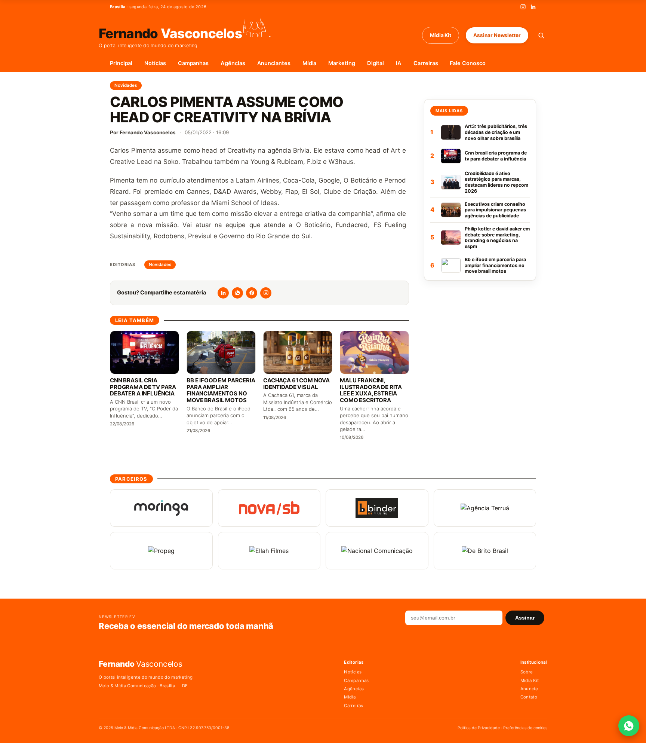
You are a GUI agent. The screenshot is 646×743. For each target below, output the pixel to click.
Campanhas (193, 63)
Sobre (526, 672)
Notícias (155, 63)
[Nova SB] (269, 508)
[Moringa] (161, 508)
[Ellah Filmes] (269, 550)
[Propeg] (161, 550)
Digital (375, 63)
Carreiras (425, 63)
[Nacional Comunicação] (377, 550)
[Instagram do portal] (265, 293)
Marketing (341, 63)
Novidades (125, 85)
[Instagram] (523, 7)
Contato (528, 697)
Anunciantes (273, 63)
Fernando (170, 32)
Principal (121, 63)
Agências (233, 63)
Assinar (525, 618)
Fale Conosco (467, 63)
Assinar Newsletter (497, 35)
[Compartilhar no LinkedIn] (223, 293)
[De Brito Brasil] (485, 550)
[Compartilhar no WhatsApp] (237, 293)
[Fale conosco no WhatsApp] (628, 725)
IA (399, 63)
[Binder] (377, 508)
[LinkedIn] (533, 7)
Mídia (309, 63)
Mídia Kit (440, 35)
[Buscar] (541, 35)
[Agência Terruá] (485, 508)
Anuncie (529, 688)
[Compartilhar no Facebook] (251, 293)
